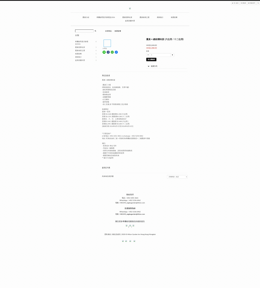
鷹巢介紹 (86, 17)
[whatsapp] (112, 52)
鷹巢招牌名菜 (127, 17)
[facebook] (108, 52)
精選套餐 (174, 17)
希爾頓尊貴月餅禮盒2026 (106, 17)
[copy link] (116, 52)
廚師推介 (160, 17)
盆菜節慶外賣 (130, 21)
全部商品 (108, 31)
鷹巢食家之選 (144, 17)
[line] (104, 52)
